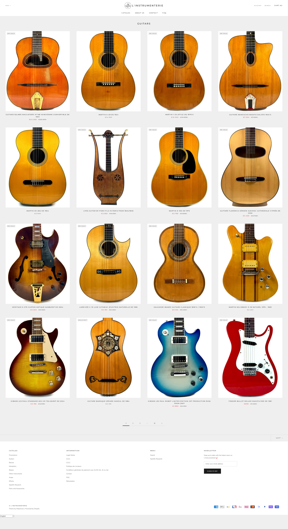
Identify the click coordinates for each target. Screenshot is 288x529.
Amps (11, 477)
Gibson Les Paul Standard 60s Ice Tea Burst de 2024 (38, 401)
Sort (278, 438)
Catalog (126, 13)
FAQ (164, 13)
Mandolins (12, 466)
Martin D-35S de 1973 (179, 211)
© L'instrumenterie (18, 506)
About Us (139, 13)
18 (154, 423)
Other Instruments (15, 474)
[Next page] (161, 423)
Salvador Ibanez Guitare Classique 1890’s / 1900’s (179, 307)
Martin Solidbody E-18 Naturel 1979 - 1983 (250, 307)
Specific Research (15, 485)
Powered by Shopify (32, 509)
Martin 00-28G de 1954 (38, 211)
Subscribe (212, 471)
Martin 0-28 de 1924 (109, 115)
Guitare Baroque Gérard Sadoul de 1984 (109, 401)
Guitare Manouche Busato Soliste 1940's (250, 115)
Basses (11, 463)
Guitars (11, 459)
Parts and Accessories (16, 488)
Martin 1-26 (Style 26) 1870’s (179, 114)
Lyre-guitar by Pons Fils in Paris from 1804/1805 (108, 211)
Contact (153, 13)
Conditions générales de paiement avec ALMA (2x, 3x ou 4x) (87, 470)
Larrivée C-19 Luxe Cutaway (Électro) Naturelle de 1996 (108, 307)
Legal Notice (70, 455)
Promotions (13, 455)
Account (257, 5)
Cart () (278, 5)
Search (268, 5)
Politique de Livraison (73, 466)
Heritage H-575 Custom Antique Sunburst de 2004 (37, 307)
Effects (11, 481)
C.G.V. (68, 459)
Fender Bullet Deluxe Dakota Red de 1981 (250, 401)
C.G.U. (68, 463)
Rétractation (70, 481)
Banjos (11, 470)
